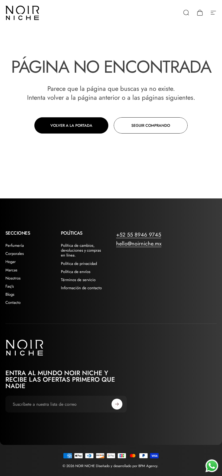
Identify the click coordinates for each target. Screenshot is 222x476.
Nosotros (13, 278)
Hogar (10, 261)
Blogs (9, 294)
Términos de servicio (78, 279)
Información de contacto (81, 287)
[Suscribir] (117, 404)
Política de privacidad (79, 263)
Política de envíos (75, 271)
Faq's (9, 286)
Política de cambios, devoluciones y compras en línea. (81, 250)
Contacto (13, 302)
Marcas (11, 270)
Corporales (14, 253)
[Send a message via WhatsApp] (211, 465)
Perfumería (14, 245)
